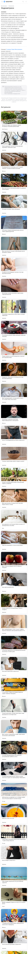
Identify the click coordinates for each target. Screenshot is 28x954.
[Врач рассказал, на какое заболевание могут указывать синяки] (14, 247)
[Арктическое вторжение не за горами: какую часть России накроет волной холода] (14, 793)
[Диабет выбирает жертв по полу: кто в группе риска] (14, 898)
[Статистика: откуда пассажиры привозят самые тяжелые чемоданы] (14, 688)
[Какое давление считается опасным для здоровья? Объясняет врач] (14, 142)
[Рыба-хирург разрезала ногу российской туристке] (14, 877)
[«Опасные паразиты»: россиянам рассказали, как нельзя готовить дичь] (14, 646)
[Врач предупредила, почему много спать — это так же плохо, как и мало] (14, 394)
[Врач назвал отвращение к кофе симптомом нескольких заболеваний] (14, 730)
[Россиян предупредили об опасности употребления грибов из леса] (14, 751)
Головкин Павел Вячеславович (14, 49)
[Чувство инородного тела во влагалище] (14, 541)
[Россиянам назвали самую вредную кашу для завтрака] (14, 331)
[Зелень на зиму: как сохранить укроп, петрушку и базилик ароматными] (14, 120)
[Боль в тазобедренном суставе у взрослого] (14, 436)
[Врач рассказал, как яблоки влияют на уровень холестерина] (14, 184)
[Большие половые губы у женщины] (14, 205)
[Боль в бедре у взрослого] (14, 856)
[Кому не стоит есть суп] (14, 814)
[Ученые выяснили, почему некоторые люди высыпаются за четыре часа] (14, 709)
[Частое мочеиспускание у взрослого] (14, 940)
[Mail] (4, 1)
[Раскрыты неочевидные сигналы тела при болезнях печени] (14, 268)
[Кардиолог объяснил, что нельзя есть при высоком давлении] (14, 373)
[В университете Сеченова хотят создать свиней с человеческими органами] (14, 163)
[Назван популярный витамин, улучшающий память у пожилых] (14, 478)
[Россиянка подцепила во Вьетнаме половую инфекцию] (14, 310)
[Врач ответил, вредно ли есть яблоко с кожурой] (14, 562)
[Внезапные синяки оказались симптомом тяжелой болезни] (14, 289)
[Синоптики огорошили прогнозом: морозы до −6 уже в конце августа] (14, 835)
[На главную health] (8, 1)
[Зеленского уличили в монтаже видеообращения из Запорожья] (14, 415)
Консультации (4, 5)
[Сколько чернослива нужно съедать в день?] (14, 457)
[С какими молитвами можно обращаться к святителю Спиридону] (14, 919)
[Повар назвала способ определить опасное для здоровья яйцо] (14, 352)
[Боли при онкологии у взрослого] (14, 667)
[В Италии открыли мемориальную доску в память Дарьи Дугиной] (14, 226)
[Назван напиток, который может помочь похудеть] (14, 604)
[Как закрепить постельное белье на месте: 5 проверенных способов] (14, 520)
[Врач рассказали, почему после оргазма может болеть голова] (14, 499)
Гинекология (11, 5)
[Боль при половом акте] (14, 583)
